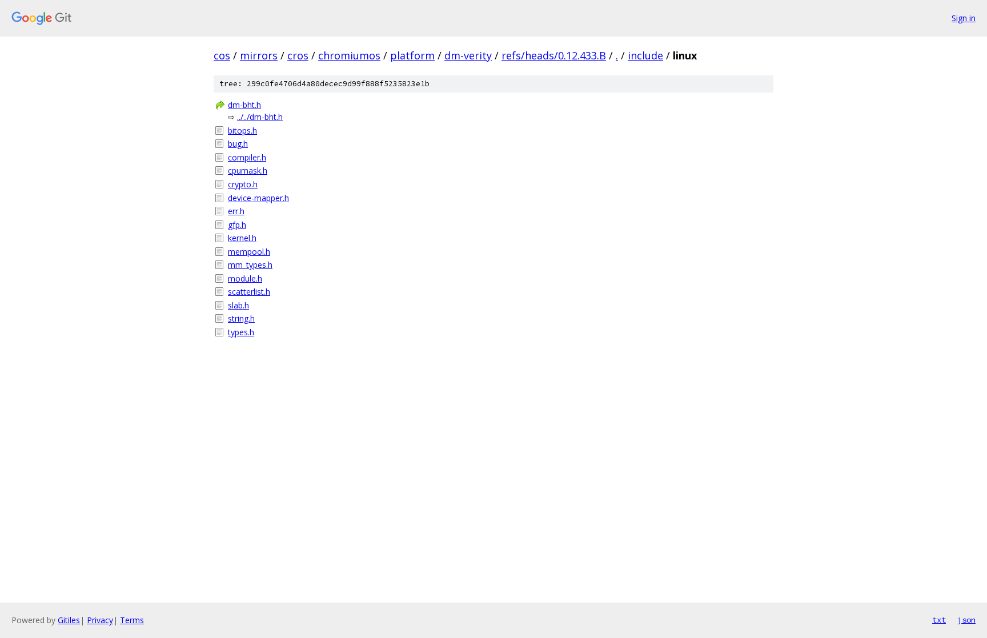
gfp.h (237, 224)
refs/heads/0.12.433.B (553, 55)
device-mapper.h (258, 197)
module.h (245, 278)
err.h (236, 211)
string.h (241, 318)
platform (412, 55)
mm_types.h (250, 264)
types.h (241, 332)
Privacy (100, 620)
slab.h (238, 305)
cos (222, 55)
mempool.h (249, 251)
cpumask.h (247, 170)
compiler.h (247, 157)
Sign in (964, 18)
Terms (132, 620)
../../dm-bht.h (260, 116)
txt (939, 620)
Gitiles (69, 620)
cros (297, 55)
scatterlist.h (249, 291)
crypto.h (243, 184)
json (966, 620)
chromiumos (349, 55)
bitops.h (242, 130)
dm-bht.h (244, 104)
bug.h (238, 143)
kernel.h (242, 237)
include (645, 55)
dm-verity (468, 55)
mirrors (259, 55)
